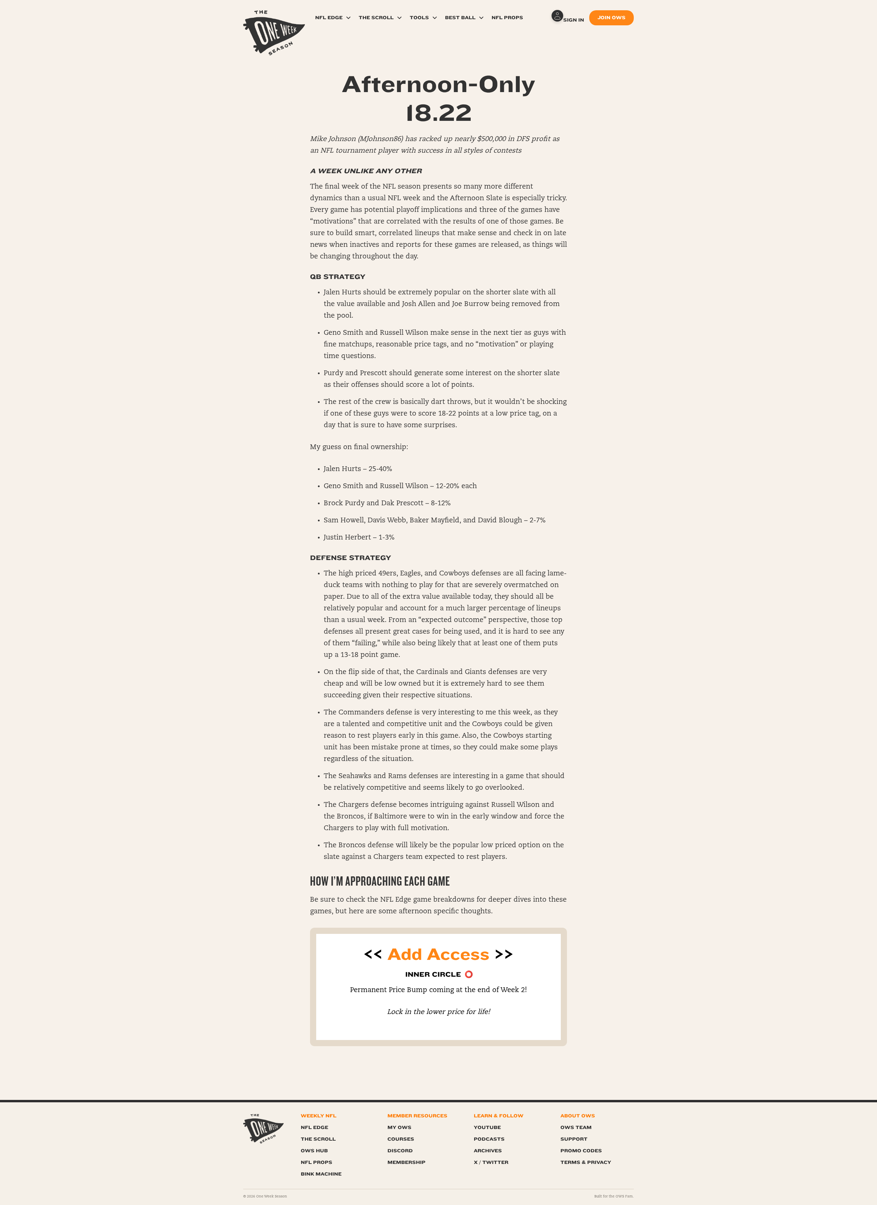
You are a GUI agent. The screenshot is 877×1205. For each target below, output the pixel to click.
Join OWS (611, 17)
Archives (488, 1150)
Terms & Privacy (585, 1162)
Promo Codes (581, 1150)
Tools (419, 17)
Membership (406, 1162)
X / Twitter (491, 1162)
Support (574, 1139)
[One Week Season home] (263, 1129)
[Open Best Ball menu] (481, 18)
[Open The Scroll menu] (399, 18)
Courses (400, 1139)
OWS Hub (314, 1150)
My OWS (399, 1127)
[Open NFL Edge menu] (348, 18)
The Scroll (376, 17)
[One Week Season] (274, 18)
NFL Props (507, 17)
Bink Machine (321, 1174)
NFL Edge (329, 17)
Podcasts (489, 1139)
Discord (400, 1150)
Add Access (438, 954)
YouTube (487, 1127)
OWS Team (576, 1127)
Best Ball (460, 17)
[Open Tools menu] (435, 18)
